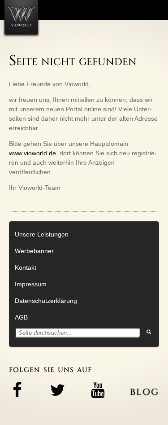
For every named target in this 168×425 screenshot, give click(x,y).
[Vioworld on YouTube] (98, 390)
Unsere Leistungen (42, 234)
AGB (21, 317)
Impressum (31, 284)
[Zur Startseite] (21, 17)
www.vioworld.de (32, 153)
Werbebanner (34, 250)
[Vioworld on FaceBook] (17, 390)
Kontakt (25, 267)
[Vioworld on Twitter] (57, 390)
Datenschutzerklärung (46, 300)
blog (144, 390)
